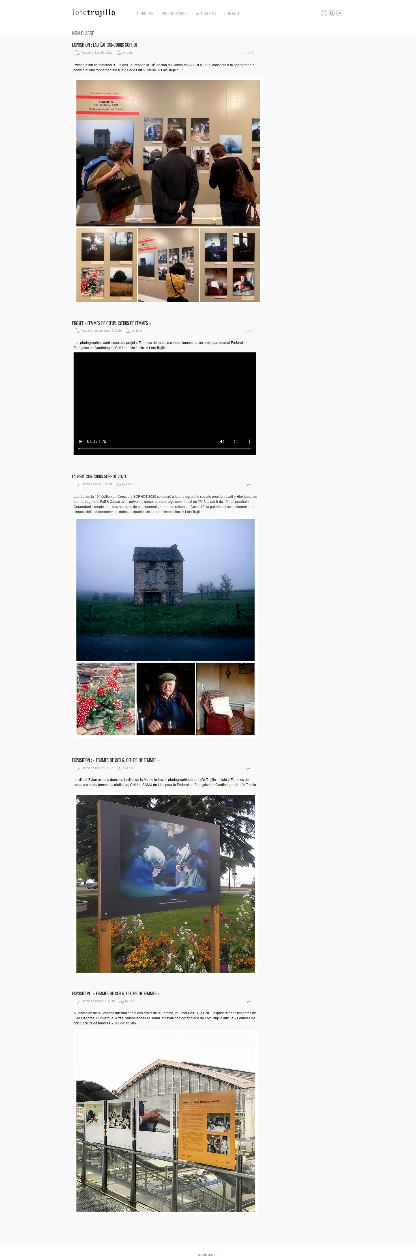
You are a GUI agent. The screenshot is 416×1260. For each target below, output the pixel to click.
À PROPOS (144, 13)
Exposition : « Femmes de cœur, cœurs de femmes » (115, 760)
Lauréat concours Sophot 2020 (99, 476)
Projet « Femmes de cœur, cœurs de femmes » (111, 323)
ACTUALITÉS (206, 13)
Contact (232, 13)
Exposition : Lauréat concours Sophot (105, 45)
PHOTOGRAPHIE (175, 13)
